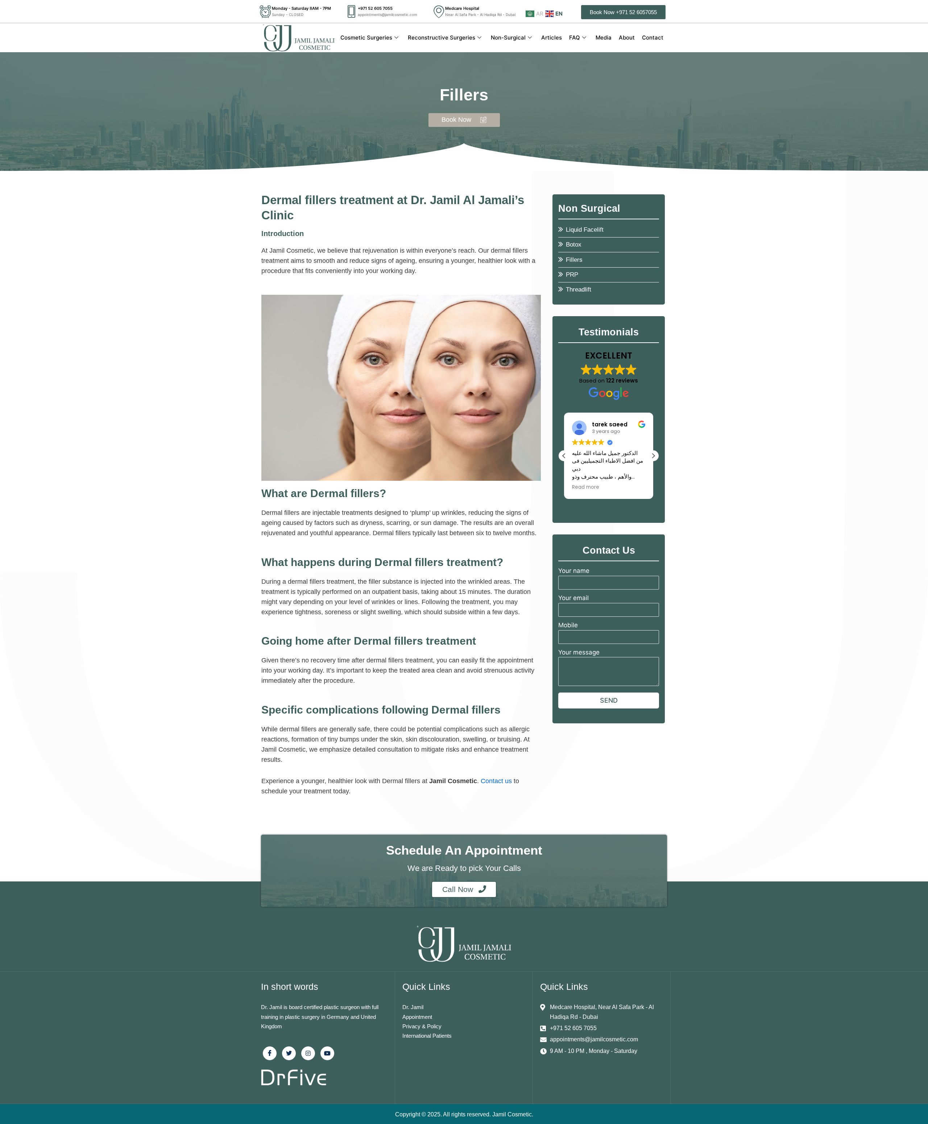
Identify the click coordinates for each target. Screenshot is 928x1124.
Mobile (568, 625)
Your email (573, 598)
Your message (579, 652)
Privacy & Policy (422, 1026)
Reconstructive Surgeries (441, 37)
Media (604, 37)
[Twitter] (289, 1053)
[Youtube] (327, 1053)
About (627, 37)
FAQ (574, 37)
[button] (653, 455)
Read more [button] (585, 487)
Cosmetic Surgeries (366, 37)
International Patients (427, 1036)
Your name (573, 570)
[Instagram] (308, 1053)
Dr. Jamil (412, 1007)
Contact (652, 37)
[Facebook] (270, 1053)
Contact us (496, 781)
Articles (551, 37)
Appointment (417, 1017)
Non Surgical (589, 208)
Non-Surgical (508, 37)
